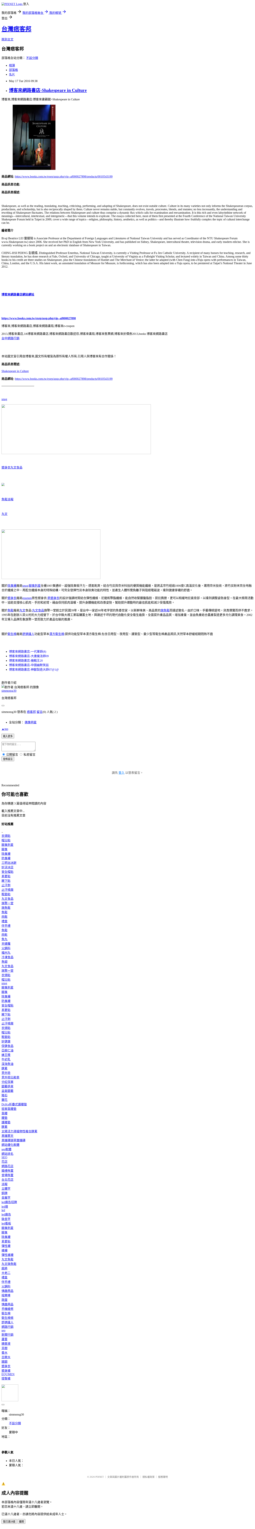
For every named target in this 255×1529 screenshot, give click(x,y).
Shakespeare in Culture (15, 371)
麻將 (4, 1268)
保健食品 (7, 1046)
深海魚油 (7, 1064)
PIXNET (99, 1476)
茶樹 (4, 1348)
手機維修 (7, 1308)
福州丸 (5, 952)
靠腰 (4, 1113)
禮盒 (4, 921)
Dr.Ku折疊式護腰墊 (14, 1104)
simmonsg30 (8, 690)
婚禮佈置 (7, 1170)
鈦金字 (5, 1219)
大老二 (5, 1273)
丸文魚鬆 (7, 1259)
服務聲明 (163, 1476)
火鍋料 (5, 948)
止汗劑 (5, 885)
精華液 (5, 1343)
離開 (21, 1521)
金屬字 (5, 1197)
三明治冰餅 (8, 862)
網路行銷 (7, 1326)
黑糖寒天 (7, 1135)
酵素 (4, 1068)
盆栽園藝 (7, 1090)
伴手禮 (5, 925)
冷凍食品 (7, 957)
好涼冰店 (7, 867)
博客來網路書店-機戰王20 (26, 660)
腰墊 (4, 1117)
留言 (40, 711)
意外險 (5, 1073)
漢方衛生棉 (56, 634)
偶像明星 (31, 722)
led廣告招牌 (9, 1202)
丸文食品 (16, 467)
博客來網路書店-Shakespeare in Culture (48, 90)
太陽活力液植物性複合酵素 (19, 1131)
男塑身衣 (53, 598)
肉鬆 (4, 916)
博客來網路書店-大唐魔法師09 (29, 656)
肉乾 (4, 934)
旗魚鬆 (165, 610)
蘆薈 (4, 1339)
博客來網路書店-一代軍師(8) (27, 651)
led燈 (4, 1206)
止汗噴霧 (7, 889)
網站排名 (7, 1153)
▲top (4, 729)
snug (4, 399)
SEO (4, 1157)
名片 (12, 74)
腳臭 (4, 849)
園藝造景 (7, 1086)
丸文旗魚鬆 (8, 1264)
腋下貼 (5, 880)
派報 (10, 499)
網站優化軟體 (10, 1144)
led (3, 1210)
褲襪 (4, 1250)
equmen (27, 598)
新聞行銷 (7, 1334)
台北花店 (7, 1179)
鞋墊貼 (5, 894)
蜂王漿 (5, 1055)
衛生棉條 (7, 1317)
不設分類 (32, 58)
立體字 (5, 1188)
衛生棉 (11, 634)
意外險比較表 (10, 1077)
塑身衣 (5, 467)
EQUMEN (8, 1374)
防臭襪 (5, 858)
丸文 (4, 514)
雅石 (4, 1095)
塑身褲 (5, 1370)
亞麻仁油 (7, 1050)
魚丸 (4, 939)
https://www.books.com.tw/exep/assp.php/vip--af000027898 (38, 318)
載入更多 (8, 736)
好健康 (5, 1041)
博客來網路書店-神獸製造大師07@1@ (34, 669)
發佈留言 (8, 759)
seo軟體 (6, 1149)
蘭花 (4, 1099)
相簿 (12, 65)
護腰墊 (5, 1122)
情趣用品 (7, 1290)
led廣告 (6, 1214)
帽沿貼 (5, 840)
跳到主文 (7, 39)
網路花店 (7, 1166)
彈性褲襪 (7, 1255)
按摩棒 (5, 1295)
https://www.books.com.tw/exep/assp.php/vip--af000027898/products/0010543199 (64, 176)
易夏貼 (5, 876)
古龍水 (5, 1357)
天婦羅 (5, 943)
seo (3, 1330)
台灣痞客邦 (16, 29)
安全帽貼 (7, 871)
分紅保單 (7, 1082)
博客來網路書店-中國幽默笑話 (29, 665)
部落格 (13, 70)
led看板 (6, 1223)
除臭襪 (11, 585)
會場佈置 (7, 1175)
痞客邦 (31, 711)
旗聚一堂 (7, 903)
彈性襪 (5, 1246)
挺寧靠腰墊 (8, 1108)
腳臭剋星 (35, 585)
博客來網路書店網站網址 (17, 294)
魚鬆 (4, 499)
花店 (4, 1161)
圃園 (4, 1361)
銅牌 (4, 1193)
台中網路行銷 (10, 338)
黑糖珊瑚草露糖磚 (13, 1140)
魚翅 (4, 961)
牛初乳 (5, 1059)
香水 (4, 1352)
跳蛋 (4, 1299)
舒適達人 (28, 634)
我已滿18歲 (9, 1521)
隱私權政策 (148, 1476)
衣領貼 (5, 835)
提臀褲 (5, 1378)
